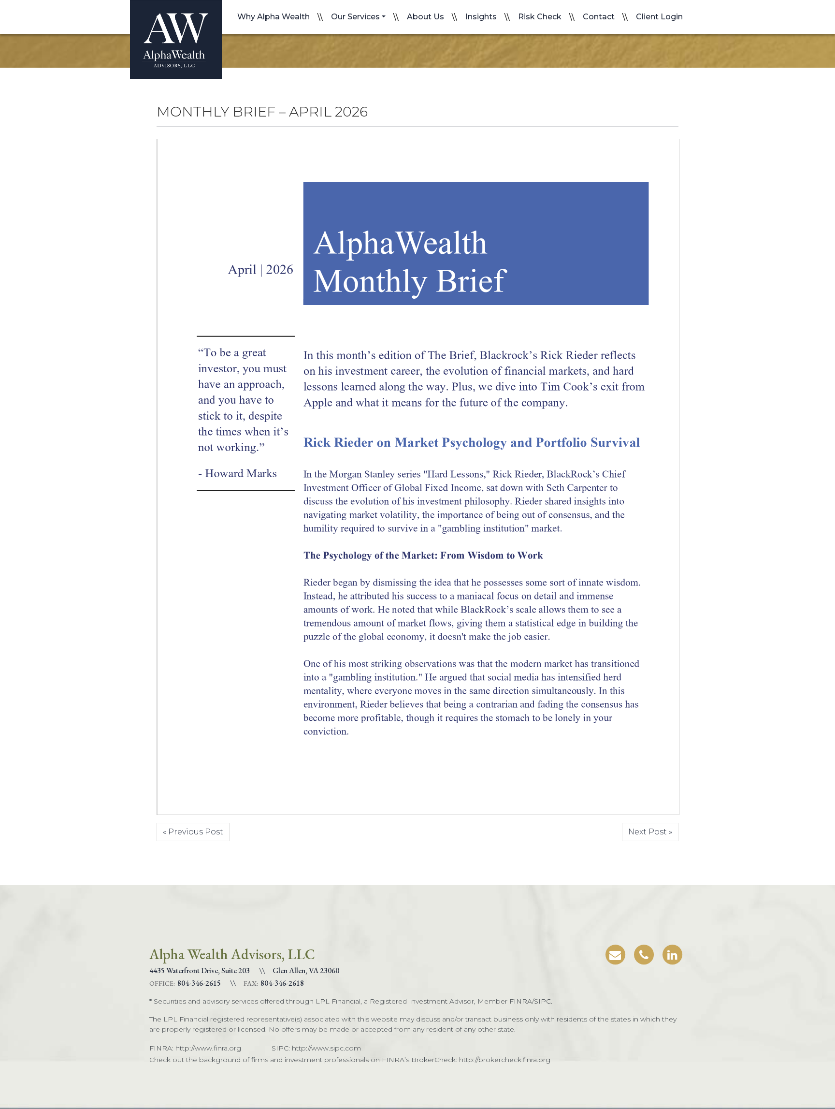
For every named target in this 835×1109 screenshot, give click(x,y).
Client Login (659, 16)
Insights (481, 16)
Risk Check (539, 16)
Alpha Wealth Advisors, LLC (176, 39)
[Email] (615, 953)
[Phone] (643, 953)
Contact (599, 16)
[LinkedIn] (672, 953)
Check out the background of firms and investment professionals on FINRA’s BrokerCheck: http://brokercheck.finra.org (349, 1059)
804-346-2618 (282, 983)
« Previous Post (193, 831)
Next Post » (650, 831)
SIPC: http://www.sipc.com (316, 1048)
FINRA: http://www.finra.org (195, 1048)
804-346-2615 (199, 983)
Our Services (355, 16)
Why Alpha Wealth (273, 16)
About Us (425, 16)
